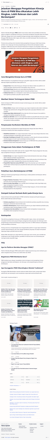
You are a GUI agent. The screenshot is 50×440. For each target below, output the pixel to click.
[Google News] (12, 434)
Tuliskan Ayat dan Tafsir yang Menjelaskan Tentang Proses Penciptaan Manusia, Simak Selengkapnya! (40, 290)
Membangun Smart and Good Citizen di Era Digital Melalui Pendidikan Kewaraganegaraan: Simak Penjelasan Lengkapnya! (24, 290)
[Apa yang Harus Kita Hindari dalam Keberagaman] (41, 303)
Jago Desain (27, 437)
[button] (46, 2)
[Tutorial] (17, 356)
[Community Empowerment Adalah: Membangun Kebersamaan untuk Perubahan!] (24, 303)
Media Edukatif (22, 426)
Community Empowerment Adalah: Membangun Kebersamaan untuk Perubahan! (23, 311)
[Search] (48, 2)
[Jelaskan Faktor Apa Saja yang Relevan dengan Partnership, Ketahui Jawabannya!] (8, 283)
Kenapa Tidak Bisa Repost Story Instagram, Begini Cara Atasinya (24, 359)
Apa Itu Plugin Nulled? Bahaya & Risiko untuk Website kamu (22, 414)
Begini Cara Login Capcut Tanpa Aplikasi (20, 364)
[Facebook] (3, 434)
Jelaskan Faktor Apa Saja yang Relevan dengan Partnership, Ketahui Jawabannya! (8, 290)
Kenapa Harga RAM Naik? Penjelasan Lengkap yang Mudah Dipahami (24, 406)
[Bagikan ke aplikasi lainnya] (19, 27)
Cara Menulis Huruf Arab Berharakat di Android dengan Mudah (24, 369)
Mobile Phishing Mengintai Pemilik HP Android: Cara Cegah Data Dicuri (24, 391)
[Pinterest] (7, 434)
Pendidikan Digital (22, 427)
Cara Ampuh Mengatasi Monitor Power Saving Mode (20, 417)
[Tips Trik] (17, 342)
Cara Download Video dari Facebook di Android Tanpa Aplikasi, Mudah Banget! (25, 345)
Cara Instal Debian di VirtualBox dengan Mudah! (22, 353)
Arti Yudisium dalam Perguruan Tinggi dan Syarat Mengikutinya (23, 412)
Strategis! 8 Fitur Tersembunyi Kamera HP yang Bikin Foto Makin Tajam (24, 396)
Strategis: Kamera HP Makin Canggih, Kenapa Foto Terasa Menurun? (24, 394)
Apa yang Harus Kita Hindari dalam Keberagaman (40, 310)
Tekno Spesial (6, 2)
